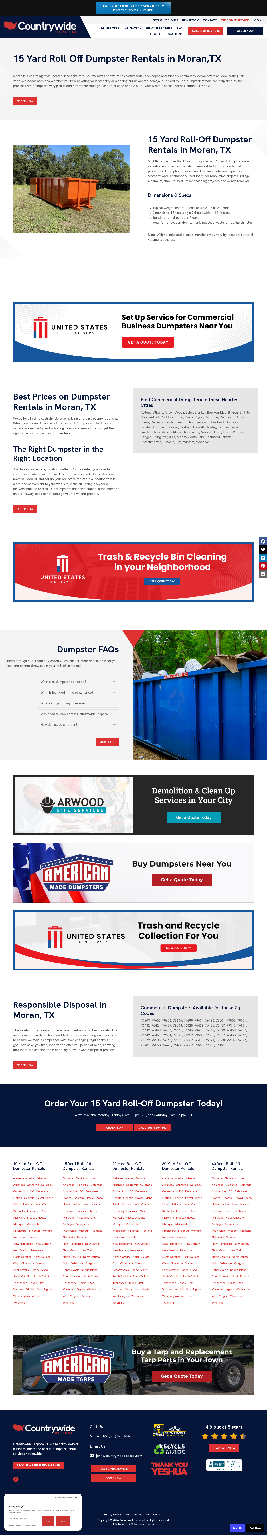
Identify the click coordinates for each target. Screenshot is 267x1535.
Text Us (237, 1528)
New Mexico (21, 1250)
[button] (78, 681)
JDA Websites (136, 1524)
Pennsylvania (21, 1270)
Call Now (255, 1528)
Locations (174, 34)
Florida (17, 1198)
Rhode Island (40, 1270)
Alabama (18, 1178)
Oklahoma (27, 1263)
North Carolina (22, 1257)
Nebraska (19, 1237)
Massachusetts (36, 1217)
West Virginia (21, 1296)
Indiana (27, 1204)
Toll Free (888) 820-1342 (113, 1436)
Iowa (37, 1204)
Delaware (42, 1191)
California (33, 1185)
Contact (210, 20)
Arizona (41, 1178)
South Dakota (42, 1276)
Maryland (19, 1217)
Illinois (17, 1204)
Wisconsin (38, 1296)
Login (257, 20)
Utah (41, 1283)
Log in (150, 1524)
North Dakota (41, 1257)
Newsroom (190, 20)
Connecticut (20, 1191)
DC (32, 1191)
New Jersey (43, 1244)
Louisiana (33, 1211)
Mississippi (20, 1231)
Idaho (49, 1198)
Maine (44, 1211)
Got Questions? (165, 20)
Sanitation (132, 28)
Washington (44, 1289)
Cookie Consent (131, 1514)
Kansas (46, 1204)
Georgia (29, 1198)
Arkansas (19, 1185)
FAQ (180, 28)
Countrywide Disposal (132, 1520)
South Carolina (22, 1276)
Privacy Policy (112, 1514)
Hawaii (40, 1198)
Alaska (30, 1178)
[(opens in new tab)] (133, 332)
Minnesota (32, 1224)
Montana (47, 1231)
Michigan (18, 1224)
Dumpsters (110, 28)
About (155, 34)
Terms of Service (153, 1514)
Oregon (40, 1263)
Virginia (30, 1289)
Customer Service (235, 20)
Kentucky (19, 1211)
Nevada (32, 1237)
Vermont (18, 1289)
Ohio (16, 1263)
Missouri (34, 1231)
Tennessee (20, 1283)
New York (37, 1250)
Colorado (47, 1185)
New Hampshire (23, 1244)
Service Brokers (159, 28)
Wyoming (19, 1302)
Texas (33, 1283)
